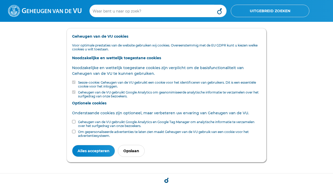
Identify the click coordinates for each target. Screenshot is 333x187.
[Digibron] (44, 10)
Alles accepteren (94, 151)
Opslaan (131, 151)
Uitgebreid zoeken (270, 11)
